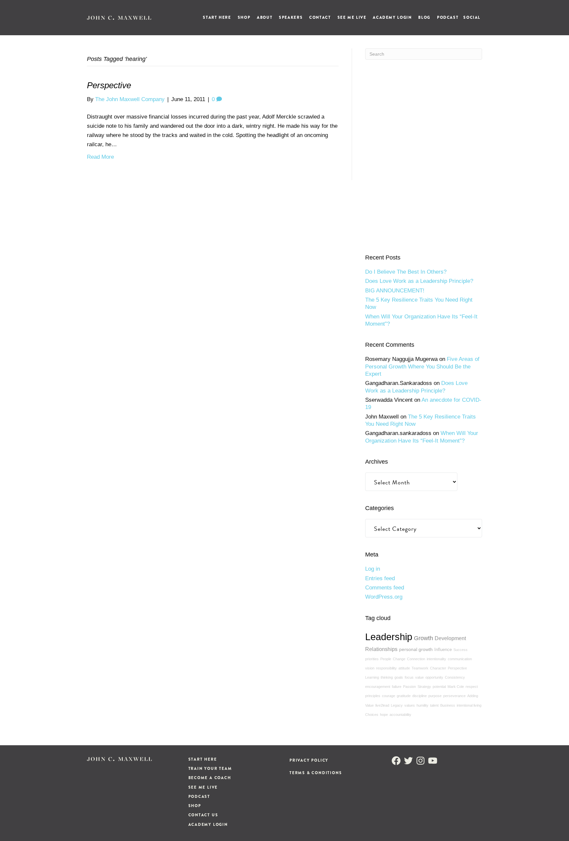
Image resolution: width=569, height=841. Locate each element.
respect (472, 687)
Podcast (447, 17)
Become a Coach (209, 778)
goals (398, 677)
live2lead (382, 705)
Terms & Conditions (315, 773)
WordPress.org (383, 597)
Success (460, 650)
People (385, 659)
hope (384, 715)
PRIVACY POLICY (308, 760)
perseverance (454, 696)
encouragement (377, 687)
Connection (416, 659)
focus (409, 677)
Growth (423, 638)
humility (422, 705)
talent (434, 705)
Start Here (217, 17)
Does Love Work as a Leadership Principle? (419, 281)
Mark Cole (455, 687)
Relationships (381, 649)
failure (396, 687)
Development (450, 638)
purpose (435, 696)
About (264, 17)
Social (471, 17)
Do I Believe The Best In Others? (406, 272)
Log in (372, 569)
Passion (409, 687)
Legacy (397, 705)
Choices (371, 715)
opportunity (434, 677)
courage (388, 696)
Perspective (109, 85)
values (409, 705)
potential (439, 687)
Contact (320, 17)
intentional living (469, 705)
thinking (387, 677)
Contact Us (203, 815)
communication (460, 659)
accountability (400, 715)
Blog (424, 17)
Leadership (388, 636)
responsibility (386, 668)
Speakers (291, 17)
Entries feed (380, 578)
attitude (404, 668)
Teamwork (420, 668)
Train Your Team (210, 769)
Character (438, 668)
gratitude (404, 696)
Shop (244, 17)
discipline (419, 696)
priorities (372, 659)
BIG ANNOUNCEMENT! (394, 290)
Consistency (455, 677)
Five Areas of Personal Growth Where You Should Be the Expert (422, 366)
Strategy (424, 687)
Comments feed (384, 587)
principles (372, 696)
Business (447, 705)
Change (399, 659)
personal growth (416, 649)
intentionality (436, 659)
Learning (372, 677)
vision (369, 668)
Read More (100, 157)
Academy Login (392, 17)
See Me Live (352, 17)
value (419, 677)
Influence (443, 649)
